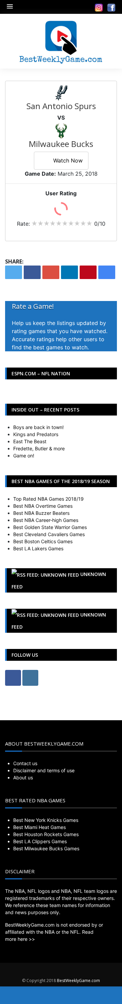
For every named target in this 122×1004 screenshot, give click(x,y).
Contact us (25, 763)
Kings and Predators (35, 434)
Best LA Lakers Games (38, 548)
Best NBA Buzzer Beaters (41, 513)
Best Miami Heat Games (39, 827)
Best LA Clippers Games (40, 841)
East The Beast (29, 441)
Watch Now (68, 160)
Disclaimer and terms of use (44, 770)
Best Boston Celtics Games (43, 541)
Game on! (23, 455)
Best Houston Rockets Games (46, 834)
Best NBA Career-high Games (45, 520)
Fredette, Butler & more (39, 448)
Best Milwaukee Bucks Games (46, 848)
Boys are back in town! (38, 427)
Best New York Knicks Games (45, 820)
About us (23, 777)
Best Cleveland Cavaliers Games (49, 534)
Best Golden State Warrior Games (50, 527)
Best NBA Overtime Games (43, 506)
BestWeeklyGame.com (78, 980)
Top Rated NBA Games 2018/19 (48, 499)
